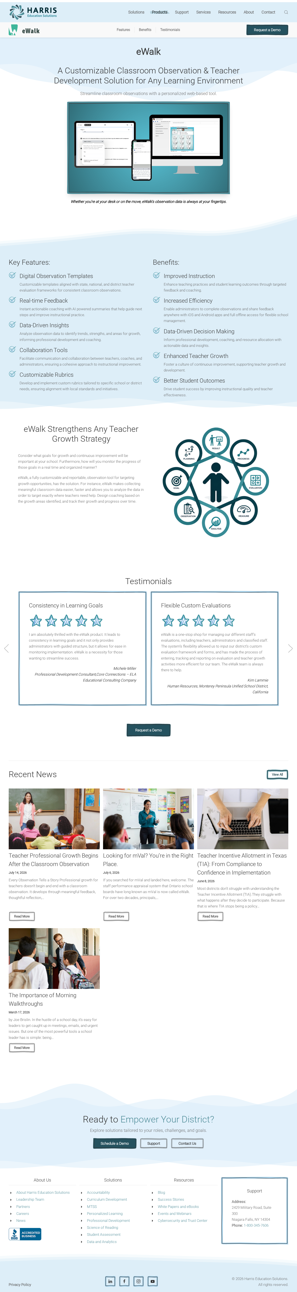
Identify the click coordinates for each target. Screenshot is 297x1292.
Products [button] (159, 12)
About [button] (249, 12)
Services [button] (203, 12)
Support (182, 12)
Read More (22, 916)
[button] (286, 12)
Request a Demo (267, 30)
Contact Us (187, 1143)
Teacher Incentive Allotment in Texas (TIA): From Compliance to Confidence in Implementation (242, 864)
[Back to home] (34, 12)
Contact (268, 12)
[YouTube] (152, 1281)
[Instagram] (138, 1281)
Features (123, 30)
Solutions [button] (136, 12)
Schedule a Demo (115, 1143)
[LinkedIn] (110, 1281)
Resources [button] (227, 12)
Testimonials (170, 30)
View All (277, 775)
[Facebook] (124, 1281)
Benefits (145, 30)
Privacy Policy (20, 1284)
